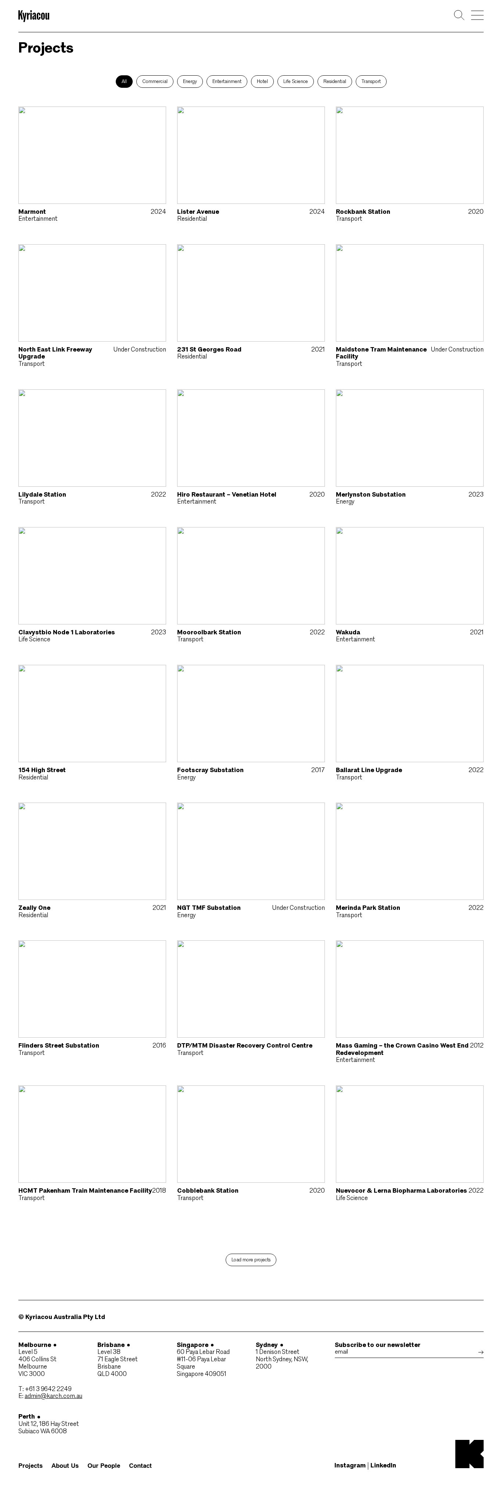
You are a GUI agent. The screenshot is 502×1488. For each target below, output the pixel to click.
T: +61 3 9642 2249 (45, 1389)
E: (50, 1396)
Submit (481, 1352)
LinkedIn (383, 1465)
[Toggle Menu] (477, 15)
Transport (371, 81)
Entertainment (226, 81)
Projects (30, 1465)
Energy (190, 81)
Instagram (350, 1465)
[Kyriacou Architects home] (33, 17)
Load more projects (251, 1260)
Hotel (262, 81)
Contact (140, 1465)
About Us (65, 1465)
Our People (103, 1465)
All (124, 81)
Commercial (155, 81)
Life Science (295, 81)
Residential (334, 81)
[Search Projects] (459, 16)
